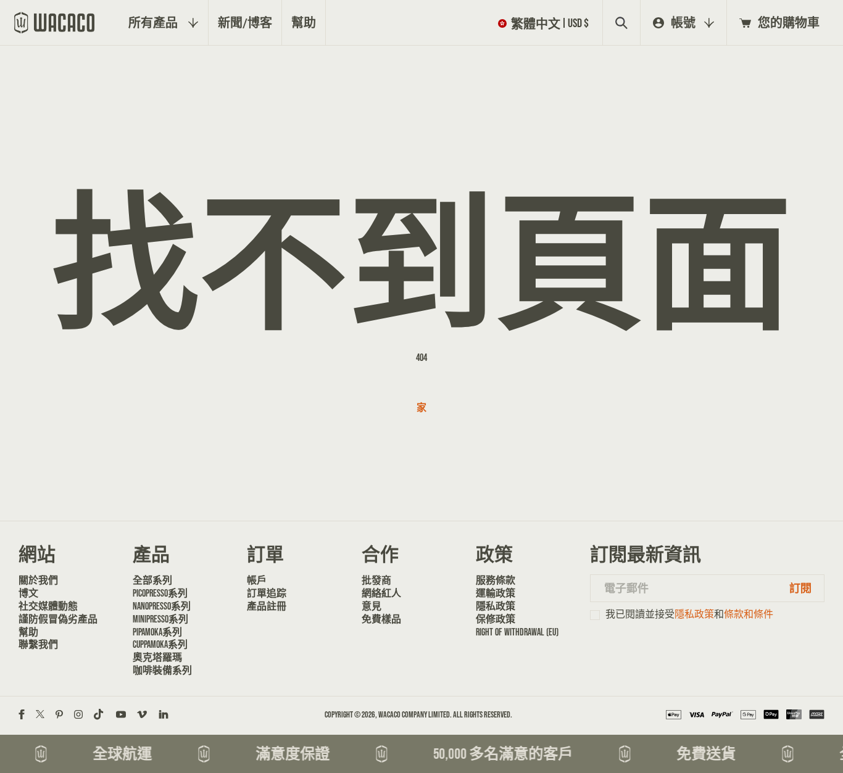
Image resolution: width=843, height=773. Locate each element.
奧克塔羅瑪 (157, 657)
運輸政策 (495, 593)
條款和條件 (748, 614)
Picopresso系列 (160, 593)
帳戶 (257, 580)
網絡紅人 (381, 593)
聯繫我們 (38, 644)
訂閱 (800, 588)
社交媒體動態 (48, 606)
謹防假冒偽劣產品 (58, 619)
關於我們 (38, 580)
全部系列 (152, 580)
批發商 (376, 580)
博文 (28, 593)
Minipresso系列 (160, 619)
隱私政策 (495, 606)
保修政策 (495, 619)
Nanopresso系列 (162, 606)
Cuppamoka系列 (160, 644)
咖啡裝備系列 (162, 670)
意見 (371, 606)
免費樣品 (381, 619)
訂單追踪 (266, 593)
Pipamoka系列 (157, 632)
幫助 (28, 632)
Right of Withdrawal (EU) (517, 632)
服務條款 (495, 580)
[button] (546, 23)
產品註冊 (266, 606)
